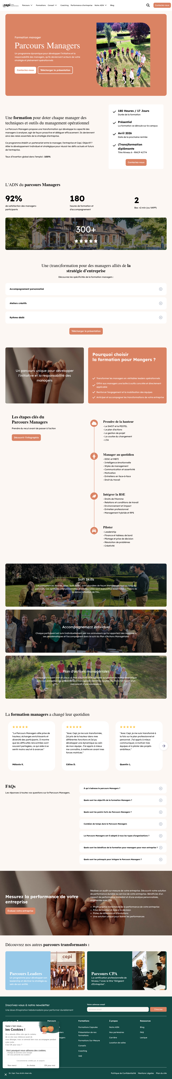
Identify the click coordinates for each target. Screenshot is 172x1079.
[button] (28, 5)
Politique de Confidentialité (123, 1073)
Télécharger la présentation (55, 70)
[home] (10, 5)
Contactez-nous (25, 70)
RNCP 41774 (140, 152)
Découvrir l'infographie (26, 437)
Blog (112, 5)
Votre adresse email (96, 1004)
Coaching (64, 5)
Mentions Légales (146, 1073)
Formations (41, 5)
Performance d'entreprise (81, 5)
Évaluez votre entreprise (20, 910)
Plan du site (161, 1073)
